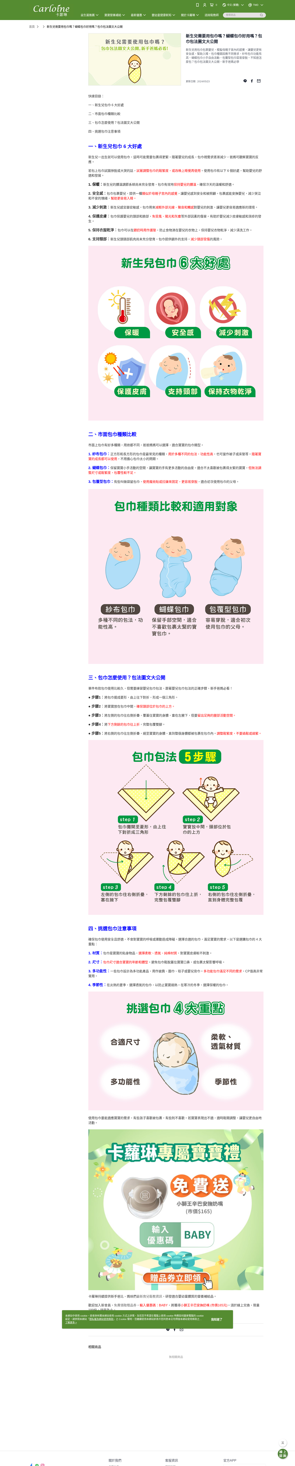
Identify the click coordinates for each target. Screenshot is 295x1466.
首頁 (32, 26)
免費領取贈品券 (125, 1305)
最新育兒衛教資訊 (149, 1296)
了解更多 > (71, 1322)
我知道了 (216, 1319)
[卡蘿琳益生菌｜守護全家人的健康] (51, 10)
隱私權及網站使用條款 (101, 1319)
